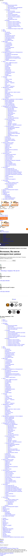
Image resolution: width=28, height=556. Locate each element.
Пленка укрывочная (9, 103)
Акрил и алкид (8, 79)
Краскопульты (11, 109)
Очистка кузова (11, 11)
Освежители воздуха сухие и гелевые (16, 344)
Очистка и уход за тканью (13, 21)
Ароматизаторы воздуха (10, 154)
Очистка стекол (8, 159)
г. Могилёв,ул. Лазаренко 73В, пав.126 (9, 270)
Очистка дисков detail (12, 14)
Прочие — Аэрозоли (9, 86)
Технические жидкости (10, 179)
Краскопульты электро (13, 135)
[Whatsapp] (16, 305)
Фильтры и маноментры (13, 117)
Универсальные (8, 45)
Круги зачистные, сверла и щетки (12, 92)
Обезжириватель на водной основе (13, 58)
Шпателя (10, 122)
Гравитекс (7, 146)
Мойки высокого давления (14, 133)
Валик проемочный (9, 101)
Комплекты (10, 187)
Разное (6, 141)
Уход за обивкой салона (10, 163)
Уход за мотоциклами (12, 8)
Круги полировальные (10, 197)
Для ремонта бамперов (10, 140)
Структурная (8, 70)
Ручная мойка (11, 6)
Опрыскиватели (11, 113)
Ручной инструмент (9, 119)
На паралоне (8, 94)
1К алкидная (8, 63)
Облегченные (8, 42)
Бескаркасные (11, 184)
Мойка (6, 4)
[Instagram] (14, 312)
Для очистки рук (9, 155)
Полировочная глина (12, 19)
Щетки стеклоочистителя (10, 183)
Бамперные (7, 51)
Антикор (7, 80)
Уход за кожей (8, 161)
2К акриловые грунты (10, 35)
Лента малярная (8, 102)
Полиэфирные (8, 39)
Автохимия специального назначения (13, 174)
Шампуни (7, 166)
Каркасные (10, 186)
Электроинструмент (9, 126)
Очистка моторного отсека (14, 15)
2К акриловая (8, 65)
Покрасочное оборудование (11, 107)
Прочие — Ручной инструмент (15, 125)
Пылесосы (10, 129)
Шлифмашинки (11, 128)
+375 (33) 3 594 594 (4, 216)
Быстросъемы (11, 108)
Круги (6, 90)
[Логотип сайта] (4, 207)
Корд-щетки (8, 96)
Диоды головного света (13, 182)
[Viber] (20, 305)
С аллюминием (8, 43)
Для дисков (7, 67)
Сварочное (7, 136)
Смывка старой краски (10, 60)
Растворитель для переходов (11, 54)
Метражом (7, 93)
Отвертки (10, 121)
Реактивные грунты (9, 36)
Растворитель (8, 53)
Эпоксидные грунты (9, 38)
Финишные (7, 46)
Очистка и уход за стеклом (14, 25)
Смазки (7, 177)
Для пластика (8, 33)
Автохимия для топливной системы (13, 173)
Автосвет (7, 181)
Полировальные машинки (13, 127)
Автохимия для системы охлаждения (13, 172)
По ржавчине (8, 73)
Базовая (7, 66)
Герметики (7, 145)
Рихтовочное (8, 137)
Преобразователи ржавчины (11, 149)
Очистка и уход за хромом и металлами (16, 336)
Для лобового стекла (9, 139)
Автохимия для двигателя (11, 169)
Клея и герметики (9, 176)
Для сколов (7, 68)
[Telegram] (12, 305)
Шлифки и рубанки (12, 123)
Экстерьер (7, 9)
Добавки (7, 59)
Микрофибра (8, 196)
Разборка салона (11, 120)
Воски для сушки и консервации (15, 7)
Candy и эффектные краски (11, 62)
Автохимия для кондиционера (12, 170)
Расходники (10, 114)
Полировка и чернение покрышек (12, 160)
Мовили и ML (8, 147)
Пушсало (7, 150)
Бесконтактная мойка (12, 5)
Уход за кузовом (8, 162)
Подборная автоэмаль (10, 72)
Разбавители (8, 55)
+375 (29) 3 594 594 (4, 215)
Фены (9, 130)
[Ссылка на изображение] (14, 299)
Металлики (7, 85)
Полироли (7, 195)
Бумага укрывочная (9, 100)
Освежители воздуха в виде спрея (15, 28)
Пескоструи (10, 112)
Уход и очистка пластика (10, 165)
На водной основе (9, 40)
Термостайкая (8, 75)
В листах (7, 88)
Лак (6, 83)
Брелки (6, 188)
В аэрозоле (7, 32)
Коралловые (8, 89)
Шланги (9, 115)
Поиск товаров (3, 208)
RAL (6, 78)
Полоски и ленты (9, 95)
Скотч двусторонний (9, 105)
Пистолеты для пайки (13, 132)
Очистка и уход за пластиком (14, 22)
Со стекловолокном (9, 47)
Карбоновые (8, 48)
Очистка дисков (8, 157)
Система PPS (11, 116)
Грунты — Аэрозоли (9, 82)
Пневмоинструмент (12, 110)
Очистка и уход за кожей (13, 23)
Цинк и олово (8, 152)
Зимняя (6, 175)
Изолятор (7, 34)
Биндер (6, 74)
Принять (11, 553)
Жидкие (7, 49)
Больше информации (5, 553)
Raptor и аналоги (9, 143)
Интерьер (7, 20)
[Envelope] (7, 305)
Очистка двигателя (9, 156)
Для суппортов (8, 81)
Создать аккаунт (3, 547)
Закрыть (2, 540)
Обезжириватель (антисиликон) (12, 56)
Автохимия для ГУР (9, 168)
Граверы (10, 134)
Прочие (7, 98)
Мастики (7, 148)
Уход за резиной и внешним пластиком (16, 332)
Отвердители (8, 69)
